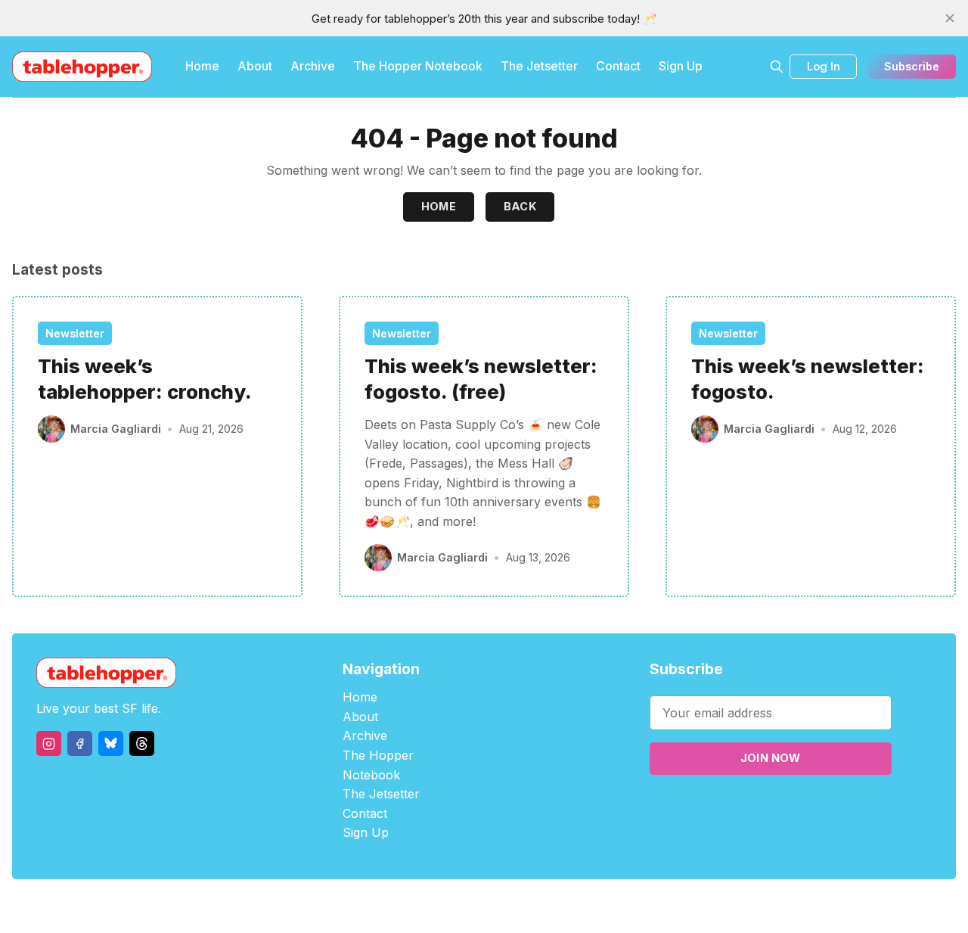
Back (520, 206)
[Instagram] (48, 743)
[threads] (141, 743)
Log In (823, 66)
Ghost (522, 906)
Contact (618, 65)
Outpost (564, 906)
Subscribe (911, 66)
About (254, 65)
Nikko (627, 906)
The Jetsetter (539, 65)
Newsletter (74, 333)
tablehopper (393, 906)
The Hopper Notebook (417, 65)
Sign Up (681, 65)
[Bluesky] (110, 743)
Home (202, 65)
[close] (950, 18)
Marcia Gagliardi (115, 428)
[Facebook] (79, 743)
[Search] (776, 66)
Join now (770, 757)
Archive (312, 65)
